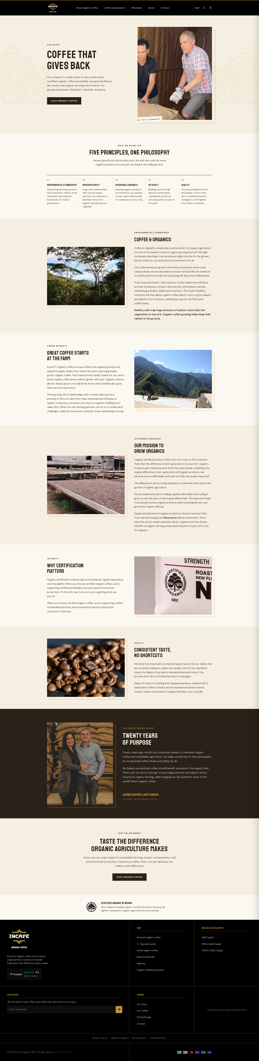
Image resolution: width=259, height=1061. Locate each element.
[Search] (204, 7)
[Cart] (210, 7)
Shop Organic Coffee (87, 7)
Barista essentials (146, 957)
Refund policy (139, 1038)
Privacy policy (100, 1038)
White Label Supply (211, 944)
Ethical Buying (144, 1017)
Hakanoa (141, 963)
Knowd (67, 1052)
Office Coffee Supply (212, 950)
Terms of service (120, 1038)
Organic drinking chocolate (150, 970)
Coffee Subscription (114, 7)
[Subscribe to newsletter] (119, 1009)
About (151, 7)
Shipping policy (158, 1038)
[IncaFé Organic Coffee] (52, 7)
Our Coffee (142, 1010)
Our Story (142, 1004)
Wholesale (136, 7)
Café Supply (208, 937)
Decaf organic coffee (147, 950)
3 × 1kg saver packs (146, 944)
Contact (165, 7)
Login (196, 8)
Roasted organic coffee (149, 937)
